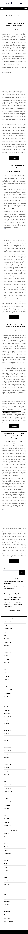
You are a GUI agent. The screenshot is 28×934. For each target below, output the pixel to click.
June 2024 (6, 659)
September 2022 (8, 730)
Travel (5, 914)
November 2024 (8, 645)
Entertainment (7, 853)
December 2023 (8, 679)
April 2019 (6, 818)
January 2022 (7, 750)
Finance (6, 860)
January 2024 (7, 676)
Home (5, 877)
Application (7, 833)
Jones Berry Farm (14, 3)
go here (20, 483)
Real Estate (7, 891)
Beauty (6, 840)
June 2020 (6, 771)
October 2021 (7, 761)
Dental (6, 847)
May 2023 (6, 703)
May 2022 (6, 737)
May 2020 (6, 774)
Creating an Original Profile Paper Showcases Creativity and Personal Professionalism (13, 604)
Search (5, 568)
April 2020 (6, 778)
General (6, 870)
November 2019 (8, 795)
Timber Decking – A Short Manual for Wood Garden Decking (14, 436)
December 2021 (8, 754)
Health (5, 874)
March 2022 (7, 744)
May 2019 (6, 815)
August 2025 (7, 632)
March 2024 (7, 669)
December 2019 (8, 791)
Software (6, 904)
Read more (14, 158)
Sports (5, 908)
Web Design (7, 918)
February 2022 (7, 747)
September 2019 (8, 801)
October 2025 (7, 625)
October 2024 (7, 649)
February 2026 (7, 621)
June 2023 (6, 700)
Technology (7, 911)
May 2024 (6, 662)
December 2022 (8, 720)
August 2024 (7, 652)
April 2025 (6, 638)
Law (5, 887)
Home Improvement (9, 880)
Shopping (6, 897)
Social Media (7, 901)
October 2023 (7, 686)
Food (5, 863)
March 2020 (7, 781)
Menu (25, 8)
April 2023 (6, 706)
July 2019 (6, 808)
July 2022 (6, 734)
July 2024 (6, 655)
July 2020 (6, 767)
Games (5, 867)
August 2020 (7, 764)
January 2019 (7, 825)
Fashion (6, 857)
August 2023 (7, 693)
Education (6, 850)
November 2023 (8, 683)
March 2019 (7, 822)
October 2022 (7, 727)
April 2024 (6, 666)
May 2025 (6, 635)
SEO (5, 894)
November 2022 (8, 723)
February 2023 (7, 713)
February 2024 (7, 672)
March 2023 (7, 710)
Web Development (8, 921)
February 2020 (7, 784)
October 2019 (7, 798)
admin (14, 30)
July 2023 (6, 696)
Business (6, 843)
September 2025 (8, 628)
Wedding (6, 925)
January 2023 (7, 717)
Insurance (6, 884)
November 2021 (8, 757)
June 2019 (6, 812)
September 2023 (8, 689)
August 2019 (7, 805)
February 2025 (7, 642)
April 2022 (6, 740)
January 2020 (7, 788)
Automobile (7, 836)
